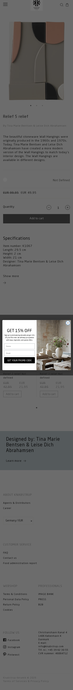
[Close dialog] (68, 323)
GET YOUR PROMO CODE (19, 360)
